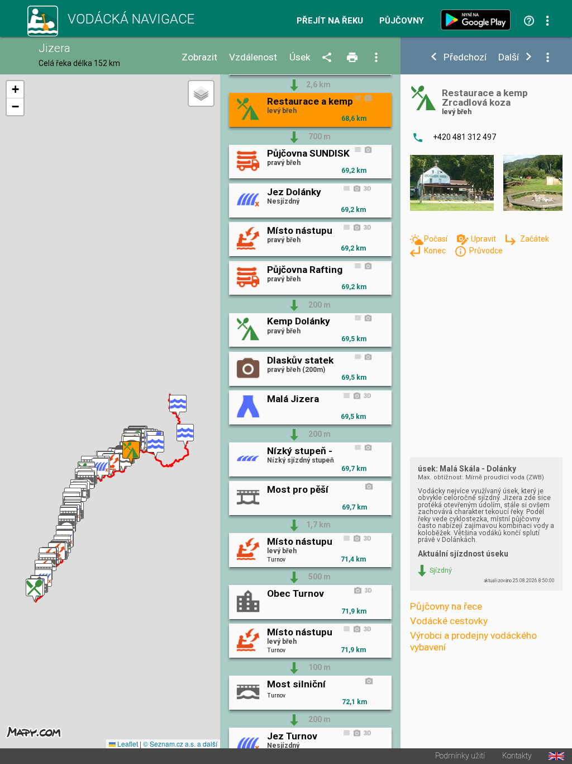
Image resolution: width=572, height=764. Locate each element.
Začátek (534, 238)
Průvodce (486, 250)
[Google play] (478, 20)
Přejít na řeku (330, 21)
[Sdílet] (328, 58)
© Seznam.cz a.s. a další (180, 743)
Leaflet (127, 743)
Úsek (300, 57)
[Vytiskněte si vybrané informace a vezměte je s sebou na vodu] (353, 58)
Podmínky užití (460, 756)
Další (508, 57)
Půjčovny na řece (446, 606)
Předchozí (465, 57)
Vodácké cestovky (449, 620)
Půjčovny (401, 21)
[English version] (556, 756)
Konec (435, 250)
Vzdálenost (253, 57)
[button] (178, 406)
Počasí (436, 238)
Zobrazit (199, 57)
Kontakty (517, 756)
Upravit (484, 238)
